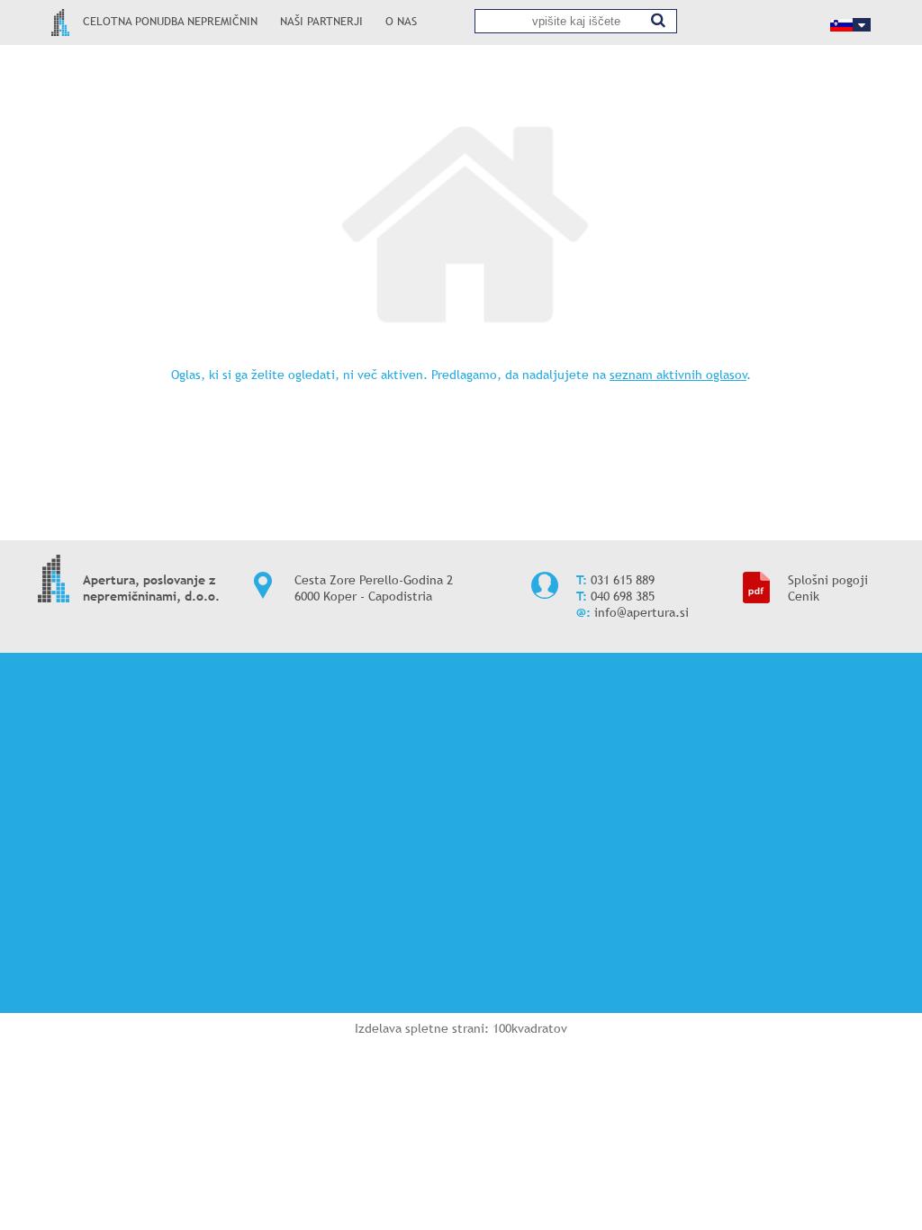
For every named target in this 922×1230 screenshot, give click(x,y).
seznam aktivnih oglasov (678, 374)
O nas (401, 21)
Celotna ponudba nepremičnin (170, 21)
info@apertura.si (641, 612)
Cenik (803, 596)
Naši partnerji (321, 21)
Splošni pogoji (828, 580)
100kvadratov (530, 1028)
